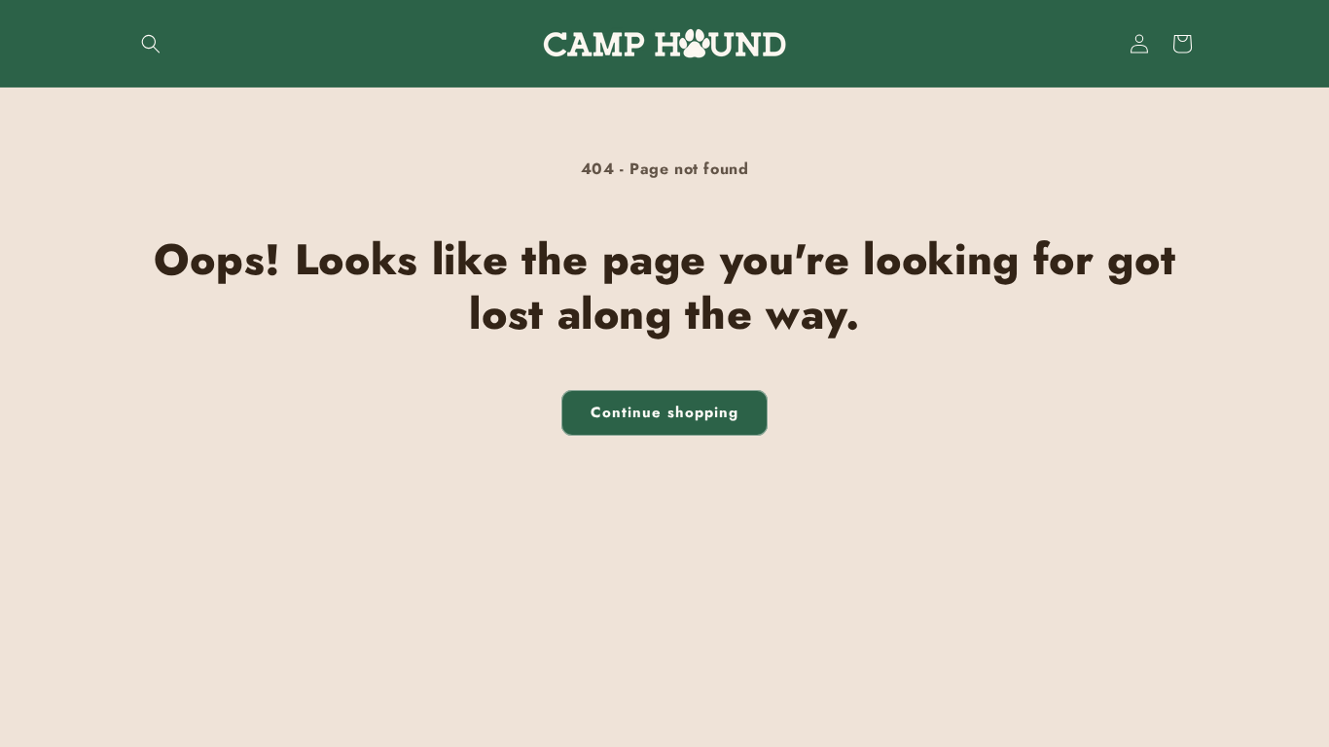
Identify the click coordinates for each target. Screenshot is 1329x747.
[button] (150, 43)
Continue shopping (664, 412)
